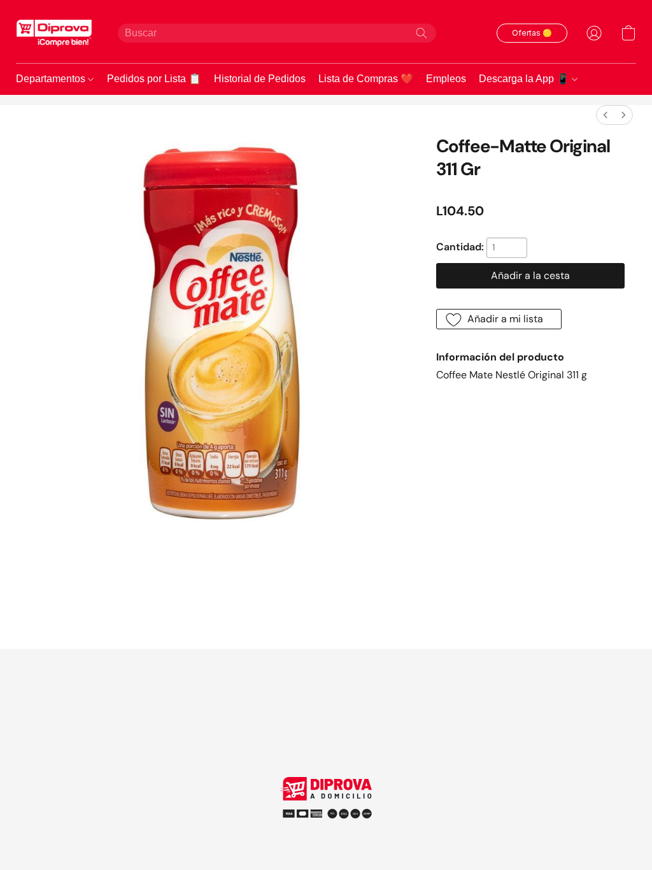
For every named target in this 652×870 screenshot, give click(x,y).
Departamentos (52, 78)
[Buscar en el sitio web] (421, 33)
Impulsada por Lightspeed (326, 831)
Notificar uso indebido (326, 809)
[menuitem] (605, 115)
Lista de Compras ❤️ (365, 78)
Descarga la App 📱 (525, 78)
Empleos (446, 78)
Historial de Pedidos (260, 78)
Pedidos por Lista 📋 (154, 78)
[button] (54, 33)
